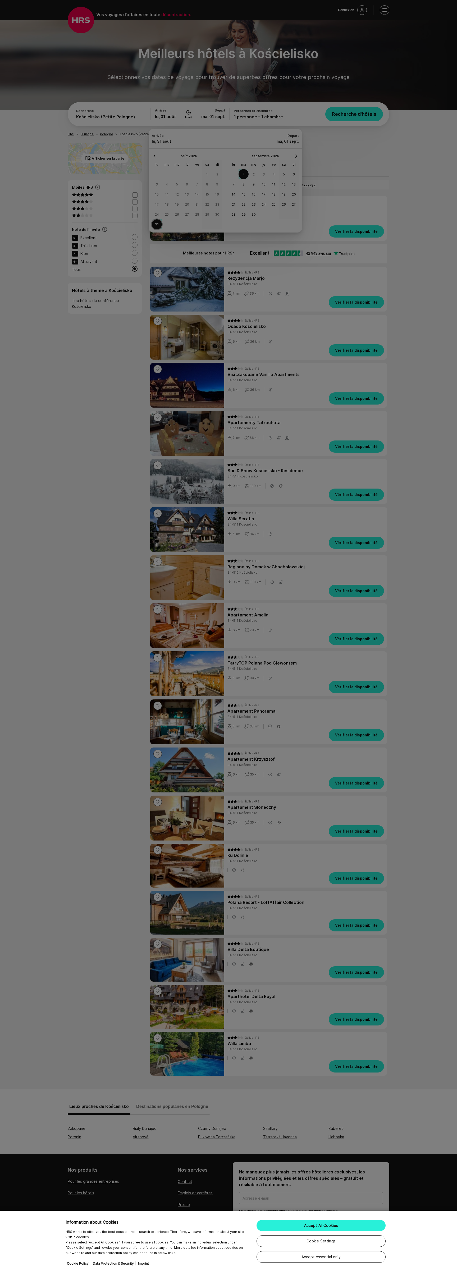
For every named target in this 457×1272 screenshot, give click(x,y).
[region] (228, 1241)
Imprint (143, 1263)
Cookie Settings (321, 1241)
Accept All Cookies (321, 1225)
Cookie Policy (78, 1263)
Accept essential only (321, 1257)
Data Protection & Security (113, 1263)
